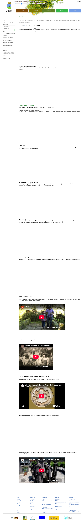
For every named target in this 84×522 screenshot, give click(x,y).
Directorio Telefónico (34, 505)
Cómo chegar (72, 499)
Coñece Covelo (6, 20)
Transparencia (26, 1)
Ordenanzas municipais (48, 510)
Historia (4, 19)
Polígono (5, 31)
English (40, 1)
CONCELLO (32, 497)
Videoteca (5, 29)
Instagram (39, 3)
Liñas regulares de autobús (9, 33)
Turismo (74, 10)
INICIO (18, 497)
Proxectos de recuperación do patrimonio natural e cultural (9, 46)
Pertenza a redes (6, 26)
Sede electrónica (46, 503)
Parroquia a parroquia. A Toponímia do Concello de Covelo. (8, 54)
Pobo (61, 10)
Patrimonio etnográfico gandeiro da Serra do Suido (74, 505)
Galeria (18, 503)
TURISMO (71, 497)
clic (25, 25)
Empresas (5, 35)
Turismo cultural (72, 510)
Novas (31, 502)
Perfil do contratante (18, 1)
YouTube (18, 502)
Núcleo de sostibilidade (8, 42)
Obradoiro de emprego (8, 37)
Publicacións (6, 28)
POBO (57, 497)
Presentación (32, 499)
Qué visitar (71, 500)
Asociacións (5, 24)
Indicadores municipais (8, 22)
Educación (32, 508)
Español (36, 1)
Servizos (48, 10)
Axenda (31, 500)
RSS (44, 3)
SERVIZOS (45, 497)
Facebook (18, 3)
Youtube (33, 3)
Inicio (22, 10)
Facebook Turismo (26, 3)
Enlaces (45, 499)
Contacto (19, 499)
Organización (32, 506)
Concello (35, 10)
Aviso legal (32, 1)
